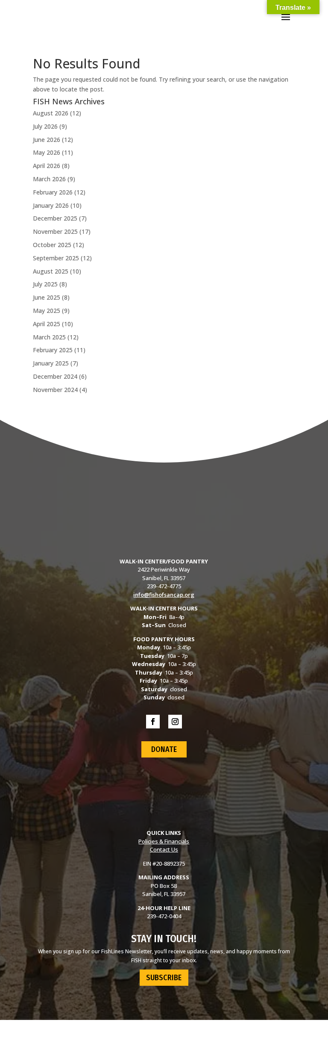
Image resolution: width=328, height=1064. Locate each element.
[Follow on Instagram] (175, 721)
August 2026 (50, 113)
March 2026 (49, 179)
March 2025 (49, 337)
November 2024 (55, 390)
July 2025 (45, 284)
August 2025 (50, 271)
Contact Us (164, 849)
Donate (164, 749)
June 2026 (46, 140)
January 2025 (51, 363)
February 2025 (53, 350)
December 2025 (55, 218)
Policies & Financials (163, 841)
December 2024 (55, 376)
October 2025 (52, 245)
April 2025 (46, 324)
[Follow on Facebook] (153, 721)
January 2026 (51, 205)
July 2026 (45, 126)
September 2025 (56, 258)
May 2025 (46, 311)
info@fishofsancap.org (163, 594)
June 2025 (46, 297)
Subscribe (164, 977)
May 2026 (46, 152)
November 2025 (55, 231)
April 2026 (46, 166)
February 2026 (53, 192)
